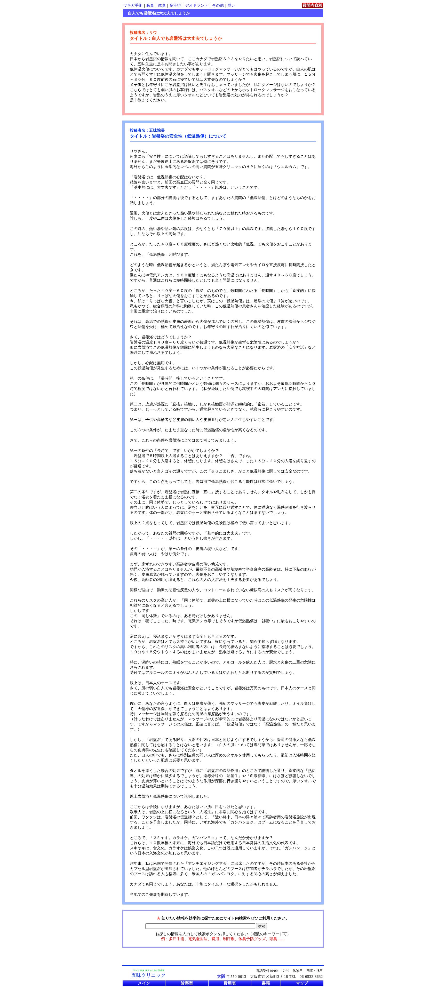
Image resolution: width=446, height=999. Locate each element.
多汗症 (175, 5)
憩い (231, 5)
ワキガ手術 (132, 5)
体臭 (162, 5)
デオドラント (196, 5)
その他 (218, 5)
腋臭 (150, 5)
